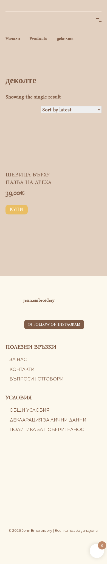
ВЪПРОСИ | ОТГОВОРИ (37, 379)
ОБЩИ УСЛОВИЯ (30, 410)
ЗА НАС (18, 359)
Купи (16, 209)
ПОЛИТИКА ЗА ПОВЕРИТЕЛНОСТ (48, 429)
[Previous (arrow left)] (9, 282)
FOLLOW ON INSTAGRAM (56, 324)
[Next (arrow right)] (97, 282)
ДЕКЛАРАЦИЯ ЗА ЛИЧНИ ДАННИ (48, 420)
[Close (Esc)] (101, 6)
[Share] (89, 6)
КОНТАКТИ (22, 369)
